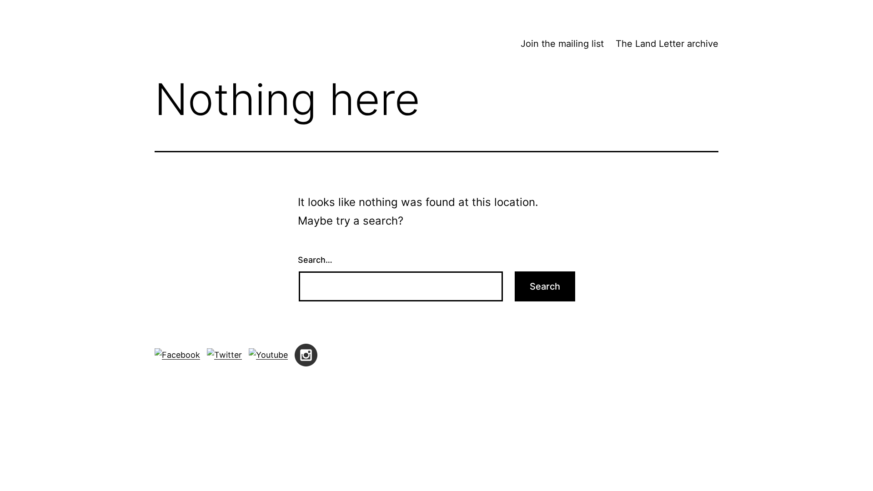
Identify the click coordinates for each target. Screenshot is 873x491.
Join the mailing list (562, 43)
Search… (315, 260)
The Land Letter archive (667, 43)
